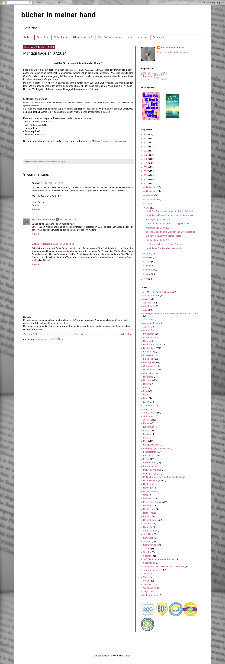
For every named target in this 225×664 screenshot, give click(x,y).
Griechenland (149, 369)
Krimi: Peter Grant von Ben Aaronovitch (164, 248)
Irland (146, 391)
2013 (146, 279)
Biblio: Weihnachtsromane (110, 37)
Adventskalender (151, 295)
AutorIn (146, 327)
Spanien (147, 556)
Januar (149, 274)
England (147, 352)
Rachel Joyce (149, 513)
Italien (146, 402)
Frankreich (148, 359)
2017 (146, 171)
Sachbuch (148, 523)
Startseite (27, 37)
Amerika (147, 303)
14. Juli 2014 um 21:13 (71, 219)
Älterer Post (126, 334)
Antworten (36, 209)
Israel (146, 398)
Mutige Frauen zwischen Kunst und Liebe (163, 477)
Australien (148, 319)
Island (146, 395)
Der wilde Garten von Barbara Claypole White (167, 223)
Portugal (147, 505)
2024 (146, 142)
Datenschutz (159, 37)
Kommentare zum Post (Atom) (49, 339)
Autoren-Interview (151, 323)
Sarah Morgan (150, 531)
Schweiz (147, 541)
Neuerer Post (30, 334)
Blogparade (149, 334)
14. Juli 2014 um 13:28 (52, 183)
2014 (146, 183)
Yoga (145, 591)
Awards (146, 330)
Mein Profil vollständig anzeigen (172, 52)
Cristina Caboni (150, 337)
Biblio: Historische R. (83, 37)
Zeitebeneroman (151, 595)
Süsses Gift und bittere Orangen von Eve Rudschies (170, 232)
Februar (150, 270)
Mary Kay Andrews (152, 470)
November (151, 191)
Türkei (146, 577)
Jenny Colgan (150, 412)
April (148, 261)
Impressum (143, 37)
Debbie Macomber (152, 344)
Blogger (126, 656)
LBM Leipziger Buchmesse (156, 448)
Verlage (147, 581)
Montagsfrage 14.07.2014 (158, 228)
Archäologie (149, 306)
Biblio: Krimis (43, 37)
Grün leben (148, 373)
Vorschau (147, 584)
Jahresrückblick (150, 405)
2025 (146, 138)
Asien (146, 310)
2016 (146, 175)
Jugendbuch (149, 416)
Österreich (148, 498)
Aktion (146, 299)
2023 (146, 147)
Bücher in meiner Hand (43, 219)
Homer (146, 384)
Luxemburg (148, 466)
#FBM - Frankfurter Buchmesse (158, 292)
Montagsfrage (149, 473)
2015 (146, 179)
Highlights (148, 377)
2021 (146, 155)
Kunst (146, 441)
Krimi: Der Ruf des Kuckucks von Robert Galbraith (169, 211)
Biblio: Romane (61, 37)
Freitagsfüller (149, 362)
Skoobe (147, 548)
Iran (145, 387)
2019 (146, 163)
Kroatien (147, 434)
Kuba (145, 438)
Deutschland (149, 348)
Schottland (148, 534)
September (151, 199)
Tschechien (148, 573)
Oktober (150, 195)
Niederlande (149, 484)
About (130, 37)
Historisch (148, 380)
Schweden (148, 538)
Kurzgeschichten (151, 445)
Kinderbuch (148, 427)
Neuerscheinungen (152, 480)
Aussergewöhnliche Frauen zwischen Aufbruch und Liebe (170, 313)
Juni (148, 253)
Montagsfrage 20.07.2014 (158, 219)
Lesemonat (148, 455)
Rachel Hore (149, 509)
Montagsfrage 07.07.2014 (158, 240)
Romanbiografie (151, 520)
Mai (148, 257)
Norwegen (148, 488)
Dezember (151, 187)
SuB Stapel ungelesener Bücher (158, 559)
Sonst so (147, 552)
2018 (146, 167)
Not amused (149, 491)
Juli (148, 208)
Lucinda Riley (149, 462)
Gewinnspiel (149, 366)
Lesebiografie (149, 452)
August (149, 203)
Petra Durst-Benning (153, 502)
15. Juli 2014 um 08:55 (64, 244)
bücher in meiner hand (58, 15)
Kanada (147, 423)
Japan (146, 409)
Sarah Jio (147, 527)
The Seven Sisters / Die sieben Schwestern (163, 566)
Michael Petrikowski (42, 244)
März (149, 266)
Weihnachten (149, 588)
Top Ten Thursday (151, 570)
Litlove (146, 459)
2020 (146, 159)
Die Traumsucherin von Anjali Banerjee (164, 244)
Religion (147, 516)
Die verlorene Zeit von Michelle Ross (163, 236)
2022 (146, 151)
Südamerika (149, 563)
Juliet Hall (148, 420)
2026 (146, 134)
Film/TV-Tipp (149, 355)
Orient (146, 495)
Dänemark (148, 341)
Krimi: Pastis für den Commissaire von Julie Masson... (171, 215)
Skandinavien (149, 545)
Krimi (145, 430)
